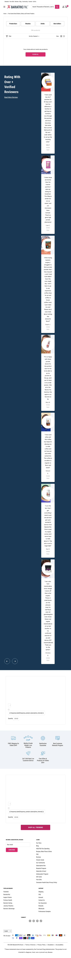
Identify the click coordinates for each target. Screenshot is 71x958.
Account (41, 897)
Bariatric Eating (7, 903)
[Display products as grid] (61, 36)
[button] (63, 7)
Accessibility (59, 944)
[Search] (57, 7)
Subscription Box (41, 865)
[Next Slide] (15, 661)
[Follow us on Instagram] (33, 921)
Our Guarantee (43, 903)
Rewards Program (41, 868)
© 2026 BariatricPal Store (15, 944)
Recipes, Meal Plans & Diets (44, 851)
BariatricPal (6, 894)
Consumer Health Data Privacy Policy (46, 882)
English (6, 931)
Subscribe (13, 850)
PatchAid (5, 892)
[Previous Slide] (7, 661)
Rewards (7, 1)
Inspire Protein (7, 897)
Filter (10, 36)
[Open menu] (4, 6)
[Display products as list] (64, 36)
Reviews (17, 1)
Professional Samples (45, 911)
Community (25, 1)
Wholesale (41, 908)
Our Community (40, 863)
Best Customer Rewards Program (57, 744)
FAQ (37, 854)
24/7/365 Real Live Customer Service (28, 760)
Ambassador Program (42, 874)
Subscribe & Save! (41, 871)
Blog (20, 1)
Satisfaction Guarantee (43, 744)
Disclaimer (51, 944)
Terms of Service (30, 944)
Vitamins (28, 24)
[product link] (48, 113)
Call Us (34, 1)
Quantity (10, 718)
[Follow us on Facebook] (30, 921)
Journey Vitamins (8, 906)
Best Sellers (57, 24)
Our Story (38, 843)
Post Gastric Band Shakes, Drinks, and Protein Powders (21, 13)
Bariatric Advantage (9, 908)
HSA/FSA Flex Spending (42, 848)
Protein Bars (13, 24)
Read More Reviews (11, 97)
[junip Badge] (35, 923)
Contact (30, 1)
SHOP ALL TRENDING (35, 827)
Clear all (35, 54)
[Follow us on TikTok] (41, 921)
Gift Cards (39, 877)
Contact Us (42, 900)
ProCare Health (7, 900)
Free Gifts (11, 1)
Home (4, 13)
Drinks (43, 24)
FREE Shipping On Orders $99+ (13, 744)
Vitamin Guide (40, 860)
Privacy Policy (41, 944)
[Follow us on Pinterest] (37, 921)
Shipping (41, 892)
